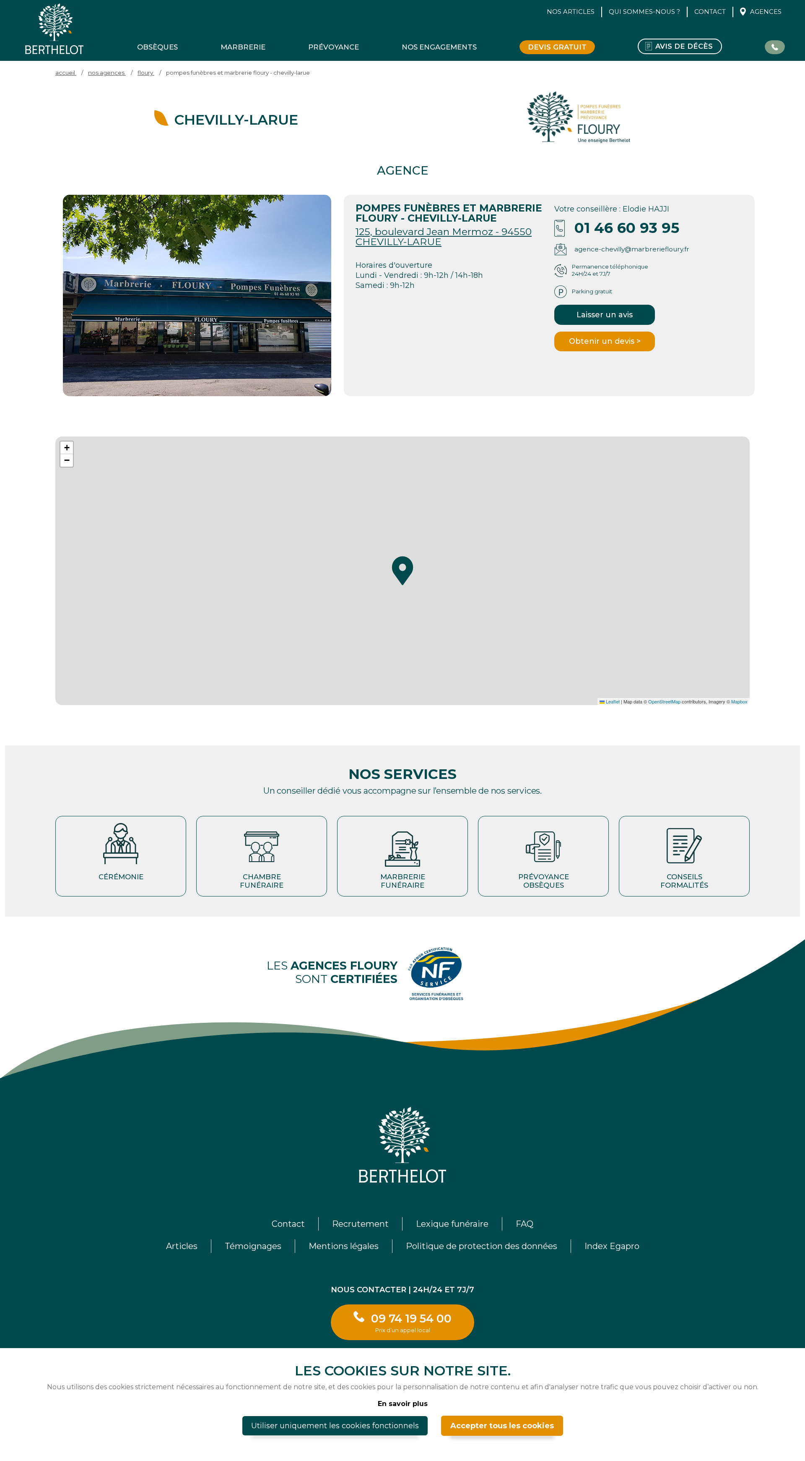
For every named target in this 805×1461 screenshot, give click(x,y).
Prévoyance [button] (333, 47)
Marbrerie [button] (243, 47)
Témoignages (253, 1246)
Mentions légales (344, 1246)
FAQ (524, 1224)
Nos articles (571, 12)
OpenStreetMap (664, 701)
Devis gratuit (557, 47)
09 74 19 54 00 (411, 1322)
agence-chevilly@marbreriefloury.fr (631, 249)
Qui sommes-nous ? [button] (644, 12)
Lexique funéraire (452, 1224)
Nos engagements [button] (439, 47)
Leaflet (612, 701)
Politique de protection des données (481, 1246)
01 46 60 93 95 (626, 228)
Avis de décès (684, 46)
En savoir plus (403, 1404)
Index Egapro (611, 1246)
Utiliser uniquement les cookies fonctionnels (335, 1425)
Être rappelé (775, 46)
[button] (402, 570)
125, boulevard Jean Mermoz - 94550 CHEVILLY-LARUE (444, 236)
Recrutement (360, 1224)
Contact (710, 12)
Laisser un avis (604, 314)
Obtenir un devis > (605, 341)
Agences (766, 12)
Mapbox (739, 701)
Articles (181, 1246)
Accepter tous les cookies (502, 1425)
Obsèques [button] (157, 47)
